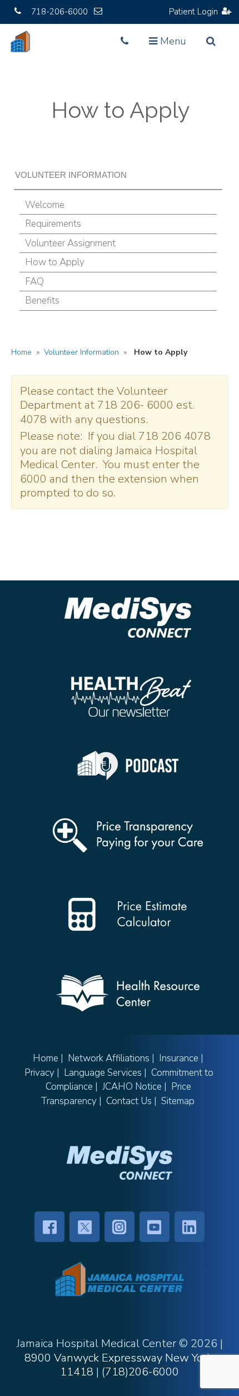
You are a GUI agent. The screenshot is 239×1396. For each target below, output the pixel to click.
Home (21, 352)
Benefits (42, 300)
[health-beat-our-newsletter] (128, 696)
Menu (170, 44)
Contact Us (129, 1101)
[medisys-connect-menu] (119, 1162)
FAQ (34, 281)
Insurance (178, 1058)
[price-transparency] (128, 835)
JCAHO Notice (132, 1086)
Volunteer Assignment (70, 243)
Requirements (53, 223)
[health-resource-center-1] (128, 993)
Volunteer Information (81, 352)
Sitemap (178, 1101)
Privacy (39, 1072)
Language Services (103, 1072)
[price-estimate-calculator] (128, 914)
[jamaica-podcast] (128, 765)
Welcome (44, 204)
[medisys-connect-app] (128, 617)
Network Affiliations (109, 1058)
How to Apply (54, 262)
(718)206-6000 (140, 1371)
